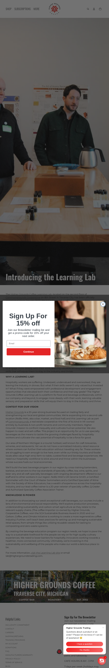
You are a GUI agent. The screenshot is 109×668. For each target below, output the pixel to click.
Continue (28, 351)
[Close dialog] (103, 304)
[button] (102, 661)
